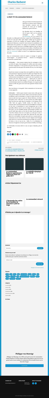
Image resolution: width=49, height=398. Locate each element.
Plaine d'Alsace (12, 278)
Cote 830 (34, 274)
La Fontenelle (13, 276)
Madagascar (32, 276)
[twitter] (36, 383)
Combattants (10, 14)
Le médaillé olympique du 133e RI (33, 172)
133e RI (10, 140)
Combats (7, 289)
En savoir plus (24, 365)
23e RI (11, 274)
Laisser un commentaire (37, 142)
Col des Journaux (24, 274)
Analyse (7, 287)
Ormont (13, 140)
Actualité (7, 285)
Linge (18, 276)
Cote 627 (29, 274)
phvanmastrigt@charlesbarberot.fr (10, 383)
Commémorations (9, 293)
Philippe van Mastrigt (14, 142)
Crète (38, 274)
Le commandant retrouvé (34, 199)
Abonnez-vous (39, 263)
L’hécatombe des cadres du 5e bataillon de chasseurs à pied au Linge (14, 203)
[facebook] (33, 383)
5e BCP (7, 274)
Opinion (7, 295)
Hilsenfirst (7, 276)
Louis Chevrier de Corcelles (24, 276)
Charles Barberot (17, 2)
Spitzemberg (27, 36)
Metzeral (37, 276)
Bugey (18, 274)
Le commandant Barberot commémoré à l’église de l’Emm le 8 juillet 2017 (14, 174)
